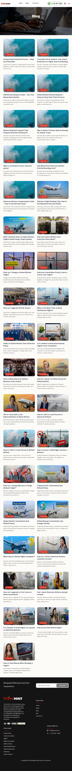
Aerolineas (7, 752)
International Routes (9, 746)
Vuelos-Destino (8, 754)
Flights (6, 738)
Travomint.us (47, 760)
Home (33, 22)
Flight (20, 3)
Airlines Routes (8, 744)
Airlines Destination (9, 749)
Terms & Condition (9, 736)
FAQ (37, 713)
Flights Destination (9, 741)
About (37, 708)
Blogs (27, 3)
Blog (37, 711)
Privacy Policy (7, 733)
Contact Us (35, 3)
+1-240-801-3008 (56, 3)
